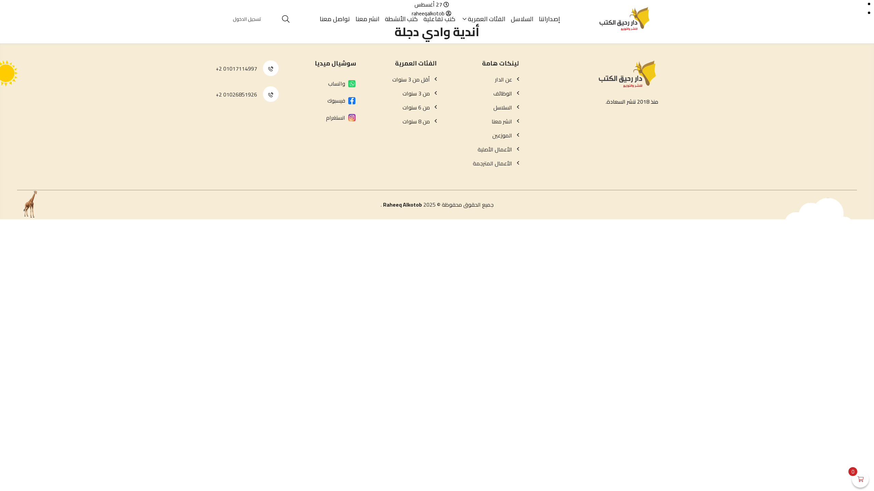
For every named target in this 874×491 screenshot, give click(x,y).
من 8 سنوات (416, 121)
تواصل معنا (335, 19)
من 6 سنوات (416, 107)
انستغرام (335, 118)
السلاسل (522, 19)
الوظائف (502, 93)
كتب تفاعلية (439, 19)
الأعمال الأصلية (495, 149)
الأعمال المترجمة (492, 163)
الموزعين (502, 135)
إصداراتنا (549, 19)
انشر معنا (367, 19)
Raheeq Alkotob (402, 204)
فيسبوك (336, 100)
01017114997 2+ (236, 68)
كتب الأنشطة (401, 19)
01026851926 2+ (236, 94)
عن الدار (503, 79)
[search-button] (286, 19)
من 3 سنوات (416, 93)
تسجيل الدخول (247, 19)
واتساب (336, 83)
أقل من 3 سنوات (411, 79)
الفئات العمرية (486, 19)
